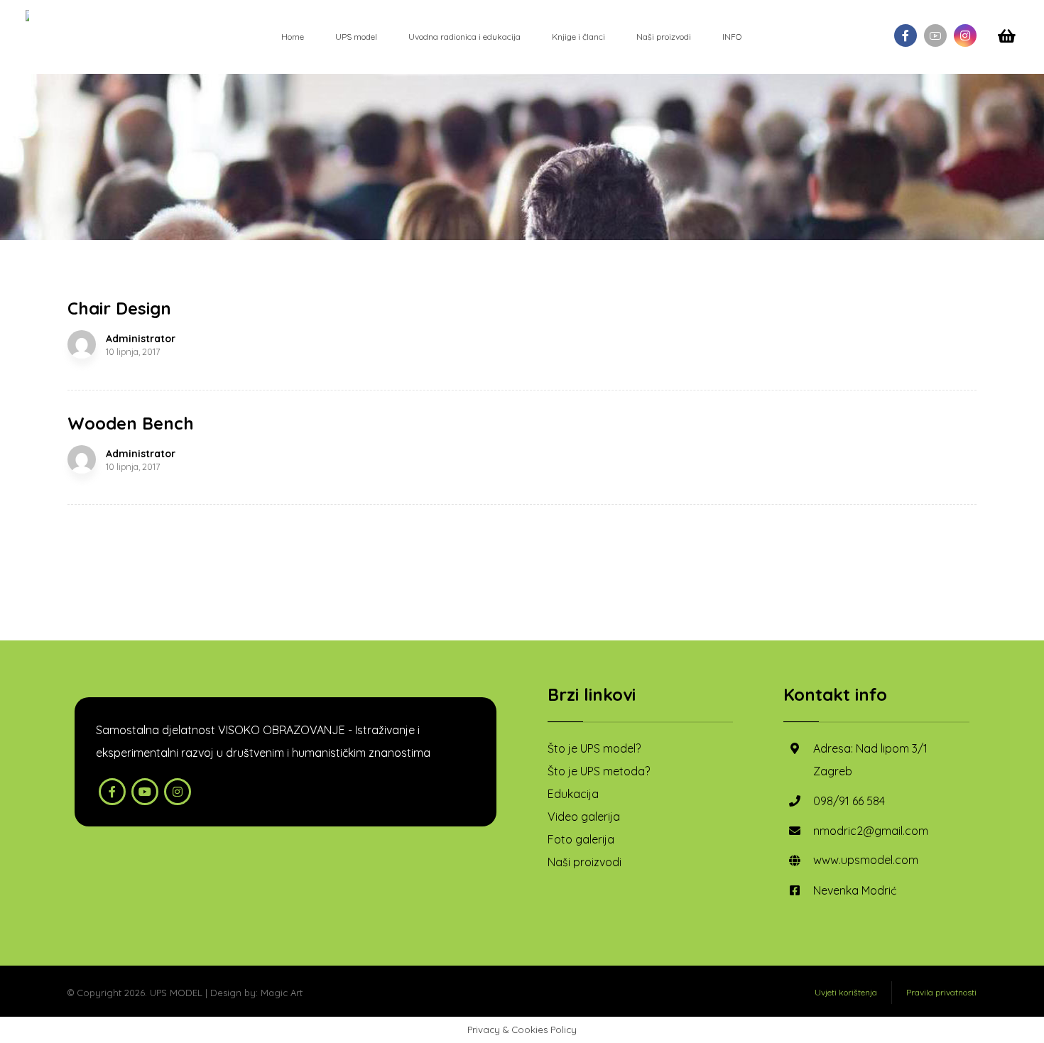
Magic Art (282, 992)
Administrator (140, 338)
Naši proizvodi (584, 862)
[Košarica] (1007, 35)
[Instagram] (965, 35)
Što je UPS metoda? (599, 771)
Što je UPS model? (594, 748)
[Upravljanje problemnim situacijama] (28, 15)
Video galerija (584, 816)
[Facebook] (905, 35)
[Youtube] (935, 35)
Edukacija (573, 794)
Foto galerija (581, 839)
